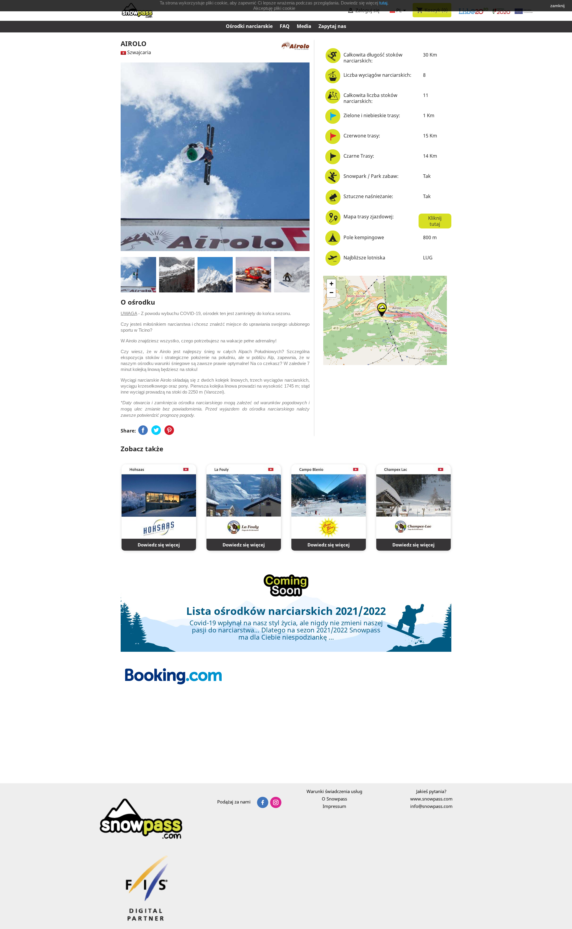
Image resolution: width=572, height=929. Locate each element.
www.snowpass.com (431, 799)
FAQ (285, 26)
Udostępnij (143, 430)
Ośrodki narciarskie (249, 26)
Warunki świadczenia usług (334, 791)
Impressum (334, 806)
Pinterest (169, 430)
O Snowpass (334, 799)
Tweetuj (156, 430)
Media (304, 26)
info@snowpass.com (431, 806)
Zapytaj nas (332, 26)
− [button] (331, 292)
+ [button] (331, 283)
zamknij (557, 5)
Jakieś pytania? (431, 791)
